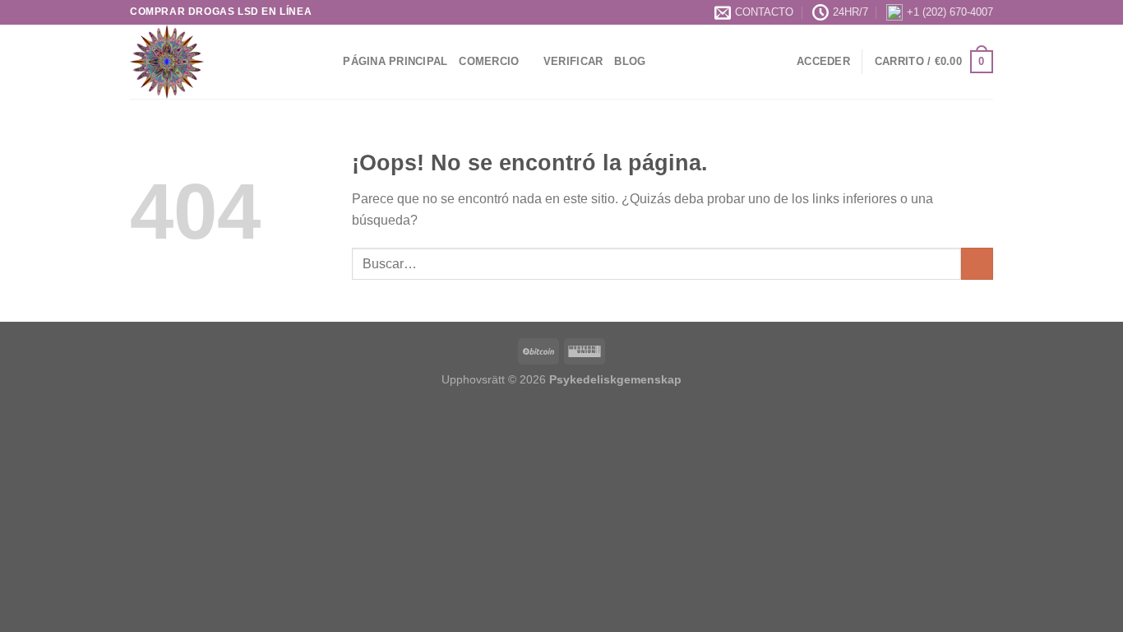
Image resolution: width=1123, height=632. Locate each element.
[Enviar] (977, 264)
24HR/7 (850, 12)
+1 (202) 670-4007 (950, 12)
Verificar (573, 61)
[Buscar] (325, 61)
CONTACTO (764, 12)
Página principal (395, 61)
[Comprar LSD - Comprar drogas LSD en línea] (212, 62)
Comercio (489, 61)
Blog (629, 61)
